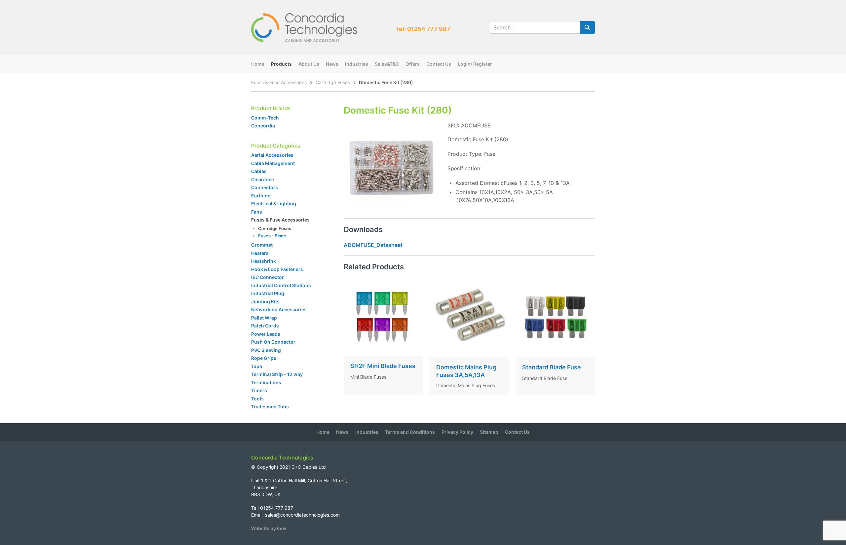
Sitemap (489, 432)
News (332, 64)
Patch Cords (265, 325)
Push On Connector (273, 342)
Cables (259, 171)
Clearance (262, 179)
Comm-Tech (265, 117)
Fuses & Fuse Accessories (279, 82)
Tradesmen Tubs (270, 406)
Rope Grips (263, 358)
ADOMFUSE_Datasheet (373, 245)
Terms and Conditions (410, 432)
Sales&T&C (387, 64)
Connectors (264, 187)
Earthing (261, 195)
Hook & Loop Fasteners (277, 269)
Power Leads (265, 334)
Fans (256, 212)
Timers (259, 390)
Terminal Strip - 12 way (277, 374)
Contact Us (438, 64)
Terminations (266, 382)
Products (281, 64)
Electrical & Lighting (273, 203)
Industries (356, 64)
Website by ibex (269, 528)
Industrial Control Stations (281, 285)
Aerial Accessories (272, 155)
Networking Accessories (279, 309)
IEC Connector (267, 277)
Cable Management (273, 163)
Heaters (260, 253)
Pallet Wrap (264, 318)
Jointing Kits (265, 301)
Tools (257, 398)
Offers (412, 64)
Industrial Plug (267, 293)
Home (257, 64)
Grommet (262, 245)
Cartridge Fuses (333, 82)
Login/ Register (475, 64)
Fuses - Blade (272, 235)
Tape (256, 366)
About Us (308, 64)
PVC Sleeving (266, 350)
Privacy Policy (457, 432)
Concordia (263, 125)
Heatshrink (263, 261)
